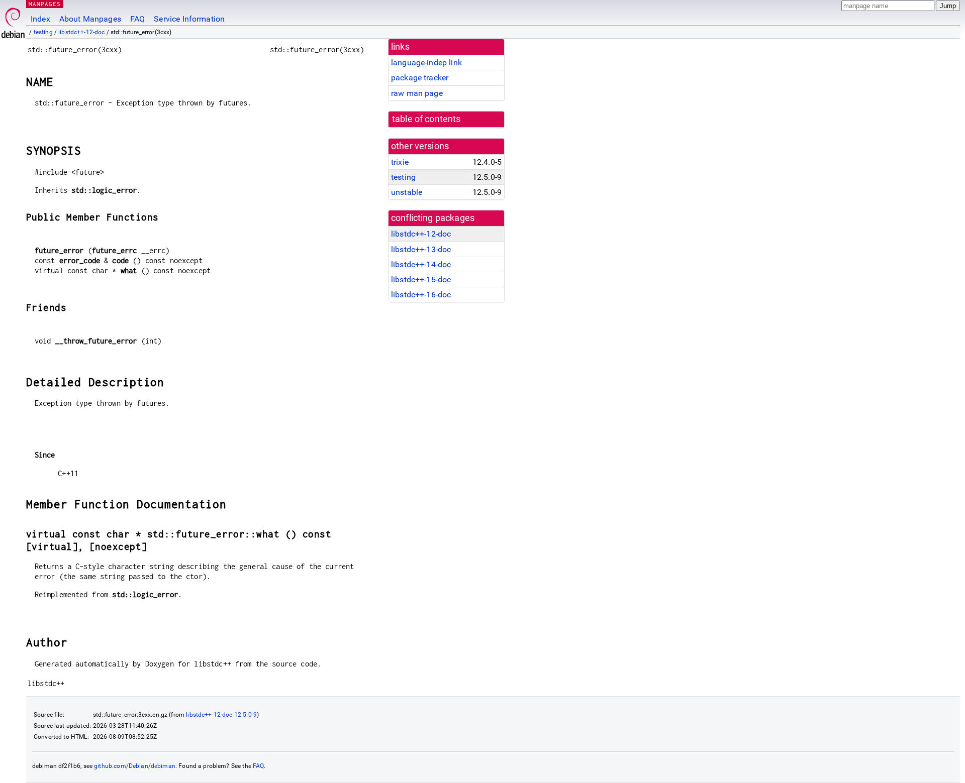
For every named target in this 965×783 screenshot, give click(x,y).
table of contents (426, 119)
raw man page (417, 93)
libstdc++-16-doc (421, 294)
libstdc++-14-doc (421, 264)
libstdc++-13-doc (421, 249)
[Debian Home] (13, 20)
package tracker (419, 77)
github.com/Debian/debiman (134, 765)
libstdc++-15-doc (421, 279)
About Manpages (90, 19)
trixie (400, 162)
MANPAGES (45, 4)
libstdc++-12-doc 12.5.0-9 (221, 714)
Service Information (189, 19)
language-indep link (426, 62)
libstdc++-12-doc (81, 32)
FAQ (137, 19)
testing (43, 32)
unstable (406, 192)
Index (40, 19)
